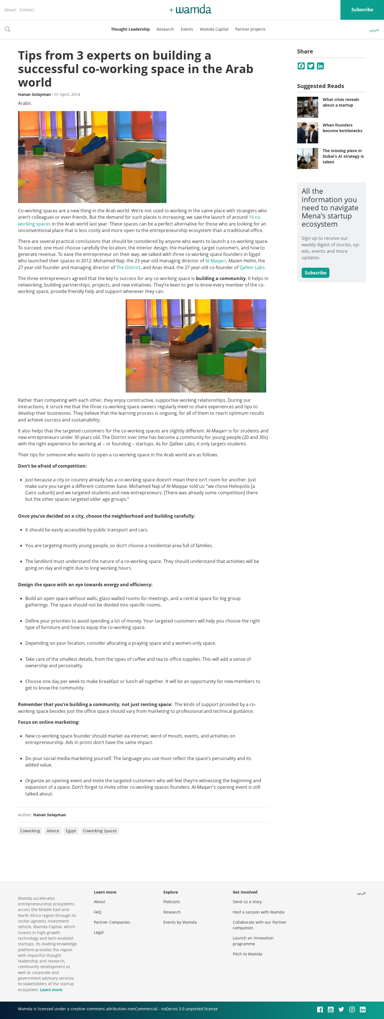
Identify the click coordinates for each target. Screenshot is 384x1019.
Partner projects (250, 29)
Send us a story (247, 901)
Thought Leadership (130, 29)
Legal (99, 932)
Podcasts (171, 901)
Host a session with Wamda (258, 912)
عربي (374, 29)
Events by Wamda (180, 922)
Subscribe (362, 9)
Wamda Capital (214, 29)
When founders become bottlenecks (342, 127)
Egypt (71, 830)
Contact (27, 9)
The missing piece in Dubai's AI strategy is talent (343, 156)
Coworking (30, 830)
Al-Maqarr (215, 261)
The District (128, 267)
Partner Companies (112, 922)
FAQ (97, 912)
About (10, 9)
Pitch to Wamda (247, 954)
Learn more (51, 989)
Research (165, 29)
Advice (53, 830)
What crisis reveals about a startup (341, 102)
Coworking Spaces (100, 830)
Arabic (24, 103)
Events (187, 29)
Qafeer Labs (252, 267)
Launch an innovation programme (253, 940)
